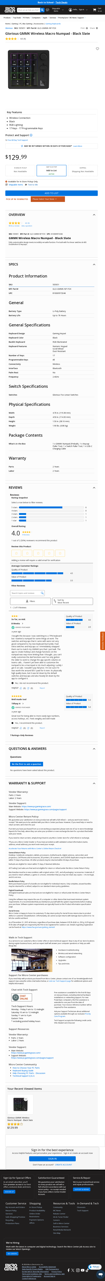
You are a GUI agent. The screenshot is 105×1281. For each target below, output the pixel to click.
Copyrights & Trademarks (31, 1276)
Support (81, 18)
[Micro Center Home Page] (10, 8)
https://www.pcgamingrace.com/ (36, 806)
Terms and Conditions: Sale (54, 1274)
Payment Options (36, 1220)
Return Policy (11, 1210)
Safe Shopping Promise (15, 1217)
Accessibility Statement (47, 1267)
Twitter (73, 1270)
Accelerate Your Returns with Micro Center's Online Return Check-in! (35, 848)
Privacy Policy (57, 1271)
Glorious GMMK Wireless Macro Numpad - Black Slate (20, 1119)
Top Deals (17, 18)
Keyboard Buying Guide (23, 1070)
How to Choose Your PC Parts (26, 1067)
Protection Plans (12, 1223)
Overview (17, 214)
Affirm (31, 1223)
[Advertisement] (55, 1141)
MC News (73, 18)
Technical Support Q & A (23, 1076)
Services (53, 18)
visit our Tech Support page (60, 981)
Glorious (9, 28)
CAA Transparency (52, 1269)
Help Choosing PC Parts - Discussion (29, 1073)
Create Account (63, 1165)
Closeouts (81, 1207)
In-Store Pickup (35, 1207)
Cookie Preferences (29, 1278)
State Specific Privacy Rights (32, 1269)
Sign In (52, 1158)
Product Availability (37, 1210)
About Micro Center (29, 1267)
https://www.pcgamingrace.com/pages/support (45, 809)
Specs (13, 264)
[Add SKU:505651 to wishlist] (26, 1099)
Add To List (52, 193)
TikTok (87, 1270)
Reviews (15, 487)
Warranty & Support (27, 783)
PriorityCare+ (63, 18)
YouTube (82, 1270)
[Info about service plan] (31, 135)
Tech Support (82, 1210)
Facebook (68, 1270)
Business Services (60, 1226)
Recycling (9, 1220)
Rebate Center (59, 1213)
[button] (95, 1267)
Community (58, 1207)
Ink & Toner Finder (60, 1217)
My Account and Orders (15, 1207)
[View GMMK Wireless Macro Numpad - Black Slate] (20, 1104)
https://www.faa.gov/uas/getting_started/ (38, 927)
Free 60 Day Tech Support (18, 140)
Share (92, 28)
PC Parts (26, 18)
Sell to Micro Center (61, 1223)
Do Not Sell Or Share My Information (35, 1271)
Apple (45, 18)
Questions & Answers (27, 748)
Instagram (77, 1270)
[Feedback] (102, 640)
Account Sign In (49, 1276)
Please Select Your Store (44, 199)
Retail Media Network (62, 1230)
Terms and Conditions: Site (32, 1274)
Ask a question (27, 226)
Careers (56, 1220)
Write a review (14, 226)
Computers (36, 18)
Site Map (56, 1233)
